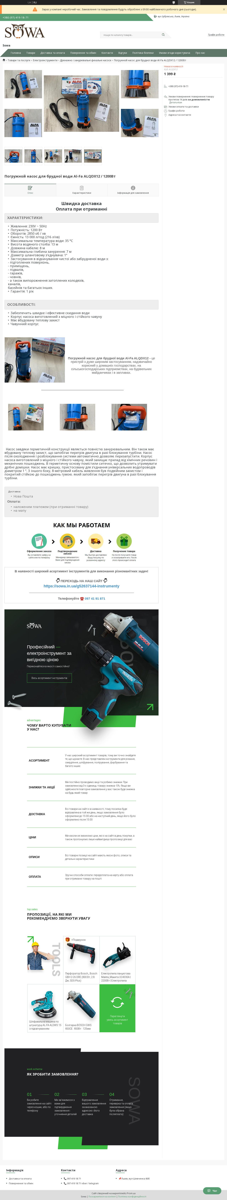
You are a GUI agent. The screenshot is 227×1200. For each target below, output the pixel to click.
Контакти (107, 53)
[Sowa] (25, 31)
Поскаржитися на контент (102, 1196)
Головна (16, 53)
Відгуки (122, 53)
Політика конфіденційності (132, 1196)
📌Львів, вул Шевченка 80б (134, 1178)
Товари (30, 53)
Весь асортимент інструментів (49, 678)
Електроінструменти (45, 60)
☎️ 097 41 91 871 (92, 598)
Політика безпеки (143, 53)
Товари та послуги (19, 60)
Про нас (200, 53)
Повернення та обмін (83, 53)
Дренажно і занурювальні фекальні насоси (85, 60)
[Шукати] (163, 35)
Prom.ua (131, 1193)
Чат (215, 1190)
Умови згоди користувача (174, 53)
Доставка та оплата (52, 53)
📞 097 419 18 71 (72, 1178)
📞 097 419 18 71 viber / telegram (81, 1183)
